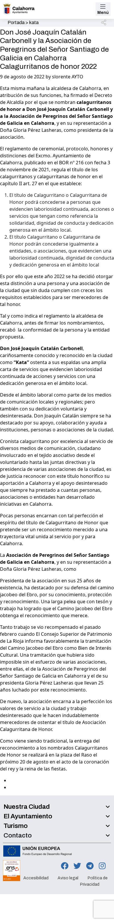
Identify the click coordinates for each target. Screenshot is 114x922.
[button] (104, 23)
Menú (103, 12)
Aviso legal (68, 878)
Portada (16, 22)
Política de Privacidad (94, 881)
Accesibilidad (36, 878)
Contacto (18, 835)
